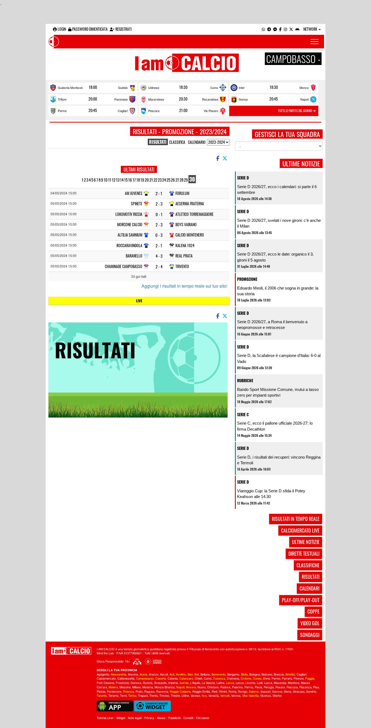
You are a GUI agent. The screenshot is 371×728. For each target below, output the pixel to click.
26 (173, 180)
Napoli (304, 99)
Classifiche (308, 565)
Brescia (279, 674)
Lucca (268, 682)
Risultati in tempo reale (295, 518)
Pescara (153, 110)
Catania (173, 678)
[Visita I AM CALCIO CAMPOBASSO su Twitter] (291, 29)
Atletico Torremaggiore (194, 214)
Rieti (214, 691)
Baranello (134, 256)
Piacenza (305, 687)
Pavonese (121, 99)
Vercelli (224, 695)
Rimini (223, 691)
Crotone (246, 678)
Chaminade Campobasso (123, 266)
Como (214, 87)
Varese (195, 695)
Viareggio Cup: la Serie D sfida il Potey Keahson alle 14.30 (271, 494)
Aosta (143, 674)
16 (130, 180)
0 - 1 (159, 214)
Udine (185, 695)
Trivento (182, 266)
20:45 (273, 99)
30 (192, 179)
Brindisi (290, 674)
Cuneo (257, 678)
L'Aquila (195, 682)
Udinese (153, 87)
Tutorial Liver (105, 717)
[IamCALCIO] (71, 651)
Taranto (102, 695)
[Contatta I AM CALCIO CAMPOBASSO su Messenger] (275, 29)
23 (160, 180)
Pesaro (280, 687)
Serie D (243, 178)
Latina (220, 682)
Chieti (198, 678)
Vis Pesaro (211, 110)
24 (164, 180)
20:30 (183, 99)
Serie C (243, 414)
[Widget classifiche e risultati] (152, 705)
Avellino (181, 674)
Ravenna (162, 691)
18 (138, 180)
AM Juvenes (133, 193)
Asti (171, 674)
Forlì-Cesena (105, 682)
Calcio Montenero (189, 235)
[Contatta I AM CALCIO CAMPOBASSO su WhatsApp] (263, 29)
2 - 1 (159, 193)
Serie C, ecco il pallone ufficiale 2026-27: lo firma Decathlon (275, 426)
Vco (204, 695)
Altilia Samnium (130, 235)
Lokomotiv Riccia (128, 214)
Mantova (293, 682)
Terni (123, 695)
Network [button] (310, 29)
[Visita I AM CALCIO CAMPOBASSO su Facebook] (280, 29)
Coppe (313, 611)
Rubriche (245, 380)
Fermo (276, 678)
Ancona (133, 674)
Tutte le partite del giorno (295, 110)
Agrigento (103, 674)
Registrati (123, 29)
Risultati (310, 576)
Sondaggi (309, 634)
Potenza (128, 691)
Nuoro (201, 687)
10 (106, 180)
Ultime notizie (305, 541)
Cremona (233, 678)
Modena (147, 687)
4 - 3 (159, 256)
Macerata (280, 682)
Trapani (143, 695)
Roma (232, 691)
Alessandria (118, 674)
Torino (132, 695)
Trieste (175, 695)
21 (151, 180)
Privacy (149, 717)
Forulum (182, 193)
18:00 (93, 87)
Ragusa (149, 691)
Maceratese (156, 99)
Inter (242, 87)
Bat (196, 674)
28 (181, 180)
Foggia (309, 678)
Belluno (205, 674)
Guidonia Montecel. (70, 87)
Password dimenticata (89, 29)
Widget (120, 717)
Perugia (269, 687)
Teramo (113, 695)
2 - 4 (159, 266)
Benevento (219, 674)
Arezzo (153, 674)
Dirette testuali (303, 553)
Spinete (136, 203)
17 (134, 180)
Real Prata (184, 256)
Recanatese (210, 99)
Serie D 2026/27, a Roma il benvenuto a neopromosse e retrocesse (272, 324)
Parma (62, 110)
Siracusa (298, 691)
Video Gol (309, 623)
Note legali (135, 717)
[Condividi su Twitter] (225, 158)
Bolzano (267, 674)
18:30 (183, 87)
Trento (153, 695)
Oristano (213, 687)
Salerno (254, 691)
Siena (287, 691)
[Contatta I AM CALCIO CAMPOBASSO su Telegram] (269, 29)
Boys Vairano (186, 224)
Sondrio (311, 691)
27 (177, 180)
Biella (244, 674)
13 (118, 180)
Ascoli (164, 674)
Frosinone (122, 682)
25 (168, 180)
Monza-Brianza (165, 687)
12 (113, 180)
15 (126, 180)
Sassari (265, 691)
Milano (136, 687)
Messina (125, 687)
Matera (113, 687)
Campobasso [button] (291, 58)
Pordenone (114, 691)
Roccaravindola (129, 245)
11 (109, 180)
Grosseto (160, 682)
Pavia (258, 687)
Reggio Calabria (180, 691)
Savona (277, 691)
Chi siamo (202, 717)
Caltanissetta (125, 678)
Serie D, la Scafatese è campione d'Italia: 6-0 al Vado (278, 358)
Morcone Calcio (129, 224)
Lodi (259, 682)
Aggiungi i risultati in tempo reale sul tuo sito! (184, 286)
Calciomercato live (300, 530)
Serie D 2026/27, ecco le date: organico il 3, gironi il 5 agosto (275, 257)
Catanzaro (186, 678)
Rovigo (242, 691)
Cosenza (219, 678)
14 (122, 180)
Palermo (237, 687)
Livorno (250, 682)
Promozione (247, 279)
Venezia (213, 695)
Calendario (197, 142)
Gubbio (123, 87)
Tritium (62, 99)
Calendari (309, 588)
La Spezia (208, 682)
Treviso (164, 695)
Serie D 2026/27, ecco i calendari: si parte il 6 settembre (277, 189)
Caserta (160, 678)
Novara (191, 687)
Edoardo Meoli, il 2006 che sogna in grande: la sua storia (277, 291)
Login (61, 29)
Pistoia (101, 691)
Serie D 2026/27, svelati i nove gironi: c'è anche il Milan (279, 223)
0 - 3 (158, 235)
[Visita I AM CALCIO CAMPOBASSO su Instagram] (285, 29)
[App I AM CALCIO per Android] (297, 29)
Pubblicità (174, 717)
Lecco (240, 682)
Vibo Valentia (250, 695)
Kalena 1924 (184, 245)
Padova (225, 687)
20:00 (93, 99)
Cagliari (123, 110)
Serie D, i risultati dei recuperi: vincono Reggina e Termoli (278, 460)
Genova (136, 682)
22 (155, 180)
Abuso (161, 717)
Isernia (184, 682)
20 (147, 180)
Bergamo (233, 674)
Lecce (230, 682)
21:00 (183, 110)
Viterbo (277, 695)
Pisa (316, 687)
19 (142, 180)
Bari (190, 674)
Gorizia (147, 682)
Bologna (254, 674)
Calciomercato (106, 678)
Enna (266, 678)
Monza (304, 87)
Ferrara (287, 678)
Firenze (299, 678)
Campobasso (145, 678)
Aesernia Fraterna (189, 203)
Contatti (188, 717)
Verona (235, 695)
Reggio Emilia (201, 691)
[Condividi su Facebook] (217, 158)
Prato (139, 691)
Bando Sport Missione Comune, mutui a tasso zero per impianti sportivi (278, 392)
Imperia (173, 682)
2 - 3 (159, 204)
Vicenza (265, 695)
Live (139, 300)
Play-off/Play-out (300, 599)
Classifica (177, 142)
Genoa (243, 99)
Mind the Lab (105, 653)
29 (186, 180)
